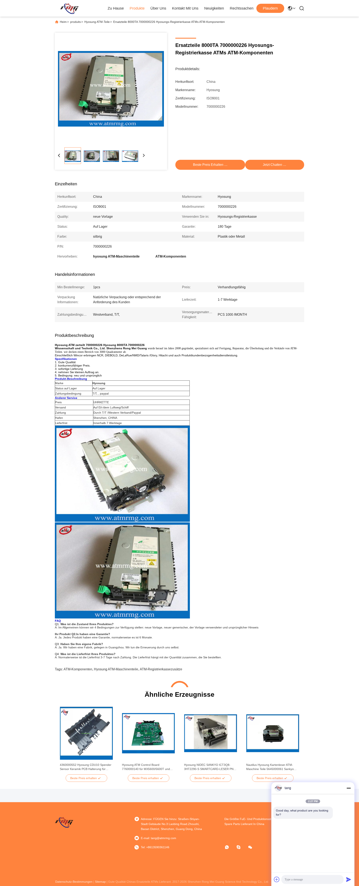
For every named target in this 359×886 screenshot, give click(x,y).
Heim (63, 21)
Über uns (158, 8)
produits (75, 21)
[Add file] (277, 879)
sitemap (100, 881)
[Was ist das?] (229, 847)
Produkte (137, 8)
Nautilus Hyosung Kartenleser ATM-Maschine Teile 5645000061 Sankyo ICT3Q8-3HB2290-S (270, 767)
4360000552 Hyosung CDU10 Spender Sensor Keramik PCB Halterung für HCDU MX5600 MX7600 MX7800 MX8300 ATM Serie (85, 767)
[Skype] (241, 847)
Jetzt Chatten (272, 164)
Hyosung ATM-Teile (97, 21)
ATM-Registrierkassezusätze (161, 669)
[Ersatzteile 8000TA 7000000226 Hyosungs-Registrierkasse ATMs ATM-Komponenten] (111, 89)
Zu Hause (116, 8)
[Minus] (348, 788)
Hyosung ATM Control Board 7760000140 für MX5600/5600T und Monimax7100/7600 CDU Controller (146, 767)
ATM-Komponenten (78, 669)
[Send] (348, 879)
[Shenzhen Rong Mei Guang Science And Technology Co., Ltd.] (69, 8)
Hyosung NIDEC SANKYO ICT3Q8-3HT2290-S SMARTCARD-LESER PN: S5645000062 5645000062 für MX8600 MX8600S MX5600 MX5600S (210, 767)
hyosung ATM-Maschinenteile (116, 669)
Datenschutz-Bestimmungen (73, 881)
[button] (65, 740)
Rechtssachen (241, 8)
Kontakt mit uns (185, 8)
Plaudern (270, 8)
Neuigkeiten (214, 8)
